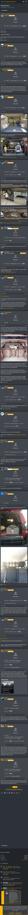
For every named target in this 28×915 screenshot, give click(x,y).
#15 (26, 605)
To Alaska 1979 (6, 877)
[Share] (25, 30)
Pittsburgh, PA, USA (14, 452)
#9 (26, 325)
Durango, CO (13, 171)
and (7, 308)
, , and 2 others (11, 222)
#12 (26, 457)
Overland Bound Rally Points (8, 885)
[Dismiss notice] (19, 892)
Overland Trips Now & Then (8, 879)
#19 (26, 745)
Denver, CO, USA (14, 423)
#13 (26, 486)
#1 (26, 30)
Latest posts (5, 863)
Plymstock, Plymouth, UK (16, 660)
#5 (26, 178)
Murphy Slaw (4, 7)
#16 (26, 635)
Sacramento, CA (14, 56)
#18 (26, 715)
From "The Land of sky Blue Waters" (18, 237)
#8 (26, 293)
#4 (26, 111)
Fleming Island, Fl (14, 80)
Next (14, 787)
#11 (26, 430)
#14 (26, 505)
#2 (26, 60)
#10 (26, 403)
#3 (26, 84)
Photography (5, 868)
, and (9, 157)
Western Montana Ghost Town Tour (13, 882)
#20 (26, 778)
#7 (26, 267)
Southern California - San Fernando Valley (14, 737)
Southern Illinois (14, 25)
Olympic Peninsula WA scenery (9, 871)
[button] (2, 2)
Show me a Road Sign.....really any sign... (11, 866)
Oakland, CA (13, 107)
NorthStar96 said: (5, 296)
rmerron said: (4, 638)
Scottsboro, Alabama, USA (16, 478)
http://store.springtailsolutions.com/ (8, 272)
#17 (26, 670)
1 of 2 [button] (10, 787)
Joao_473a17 (24, 859)
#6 (26, 244)
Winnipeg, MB (14, 263)
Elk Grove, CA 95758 (14, 708)
